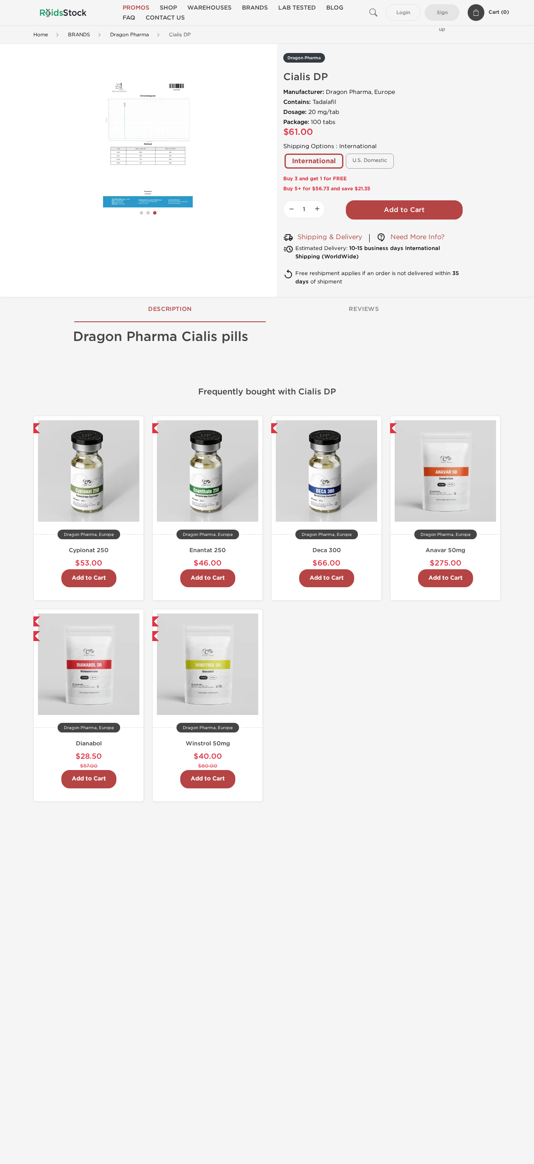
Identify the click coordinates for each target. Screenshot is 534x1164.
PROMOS (136, 7)
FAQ (129, 17)
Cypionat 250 (88, 550)
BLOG (334, 7)
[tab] (170, 309)
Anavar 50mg (445, 550)
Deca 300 (326, 550)
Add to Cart (404, 210)
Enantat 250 (207, 550)
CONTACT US (165, 17)
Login (403, 13)
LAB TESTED (297, 7)
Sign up (442, 15)
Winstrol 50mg (208, 743)
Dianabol (89, 743)
